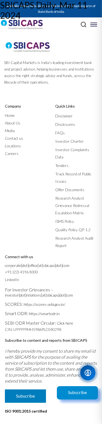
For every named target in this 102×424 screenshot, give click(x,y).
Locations (13, 146)
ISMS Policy (64, 221)
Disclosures (65, 124)
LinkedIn (12, 279)
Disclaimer (64, 116)
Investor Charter (69, 141)
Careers (11, 153)
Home (10, 115)
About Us (12, 123)
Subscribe (77, 392)
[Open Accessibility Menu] (87, 372)
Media (10, 130)
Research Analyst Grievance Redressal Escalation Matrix (72, 205)
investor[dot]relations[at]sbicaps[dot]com (39, 295)
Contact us (14, 138)
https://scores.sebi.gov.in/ (44, 304)
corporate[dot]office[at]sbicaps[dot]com (37, 265)
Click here (65, 323)
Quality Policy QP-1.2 (73, 229)
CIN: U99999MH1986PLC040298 (33, 329)
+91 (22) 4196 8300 (21, 272)
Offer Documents (69, 189)
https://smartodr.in (44, 313)
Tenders (62, 165)
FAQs (60, 132)
